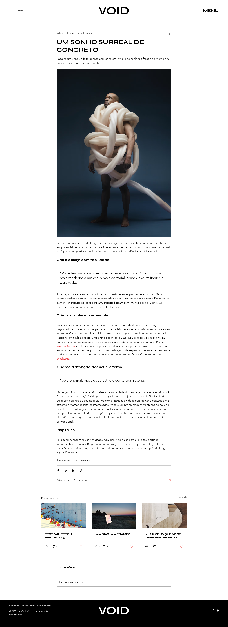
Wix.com (18, 614)
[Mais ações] (169, 33)
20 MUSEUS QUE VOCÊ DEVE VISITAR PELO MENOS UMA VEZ (163, 535)
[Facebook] (218, 610)
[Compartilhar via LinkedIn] (73, 470)
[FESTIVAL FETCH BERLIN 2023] (63, 515)
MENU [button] (211, 10)
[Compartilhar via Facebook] (58, 470)
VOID (113, 10)
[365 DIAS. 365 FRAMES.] (114, 516)
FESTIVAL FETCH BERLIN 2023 (58, 535)
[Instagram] (212, 610)
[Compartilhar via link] (80, 470)
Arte (75, 460)
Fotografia (85, 460)
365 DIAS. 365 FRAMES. (113, 534)
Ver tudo (183, 497)
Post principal (63, 460)
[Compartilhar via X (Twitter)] (65, 470)
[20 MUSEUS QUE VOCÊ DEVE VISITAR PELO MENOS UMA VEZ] (164, 515)
